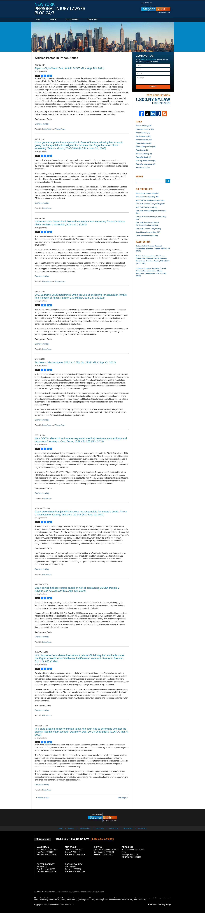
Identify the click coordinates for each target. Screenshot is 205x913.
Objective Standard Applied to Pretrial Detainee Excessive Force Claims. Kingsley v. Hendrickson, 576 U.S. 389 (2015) (151, 272)
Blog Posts (142, 828)
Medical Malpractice (145, 147)
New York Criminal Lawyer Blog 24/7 (150, 204)
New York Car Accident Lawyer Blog (150, 200)
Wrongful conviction (145, 164)
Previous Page (43, 798)
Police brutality (143, 143)
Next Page (122, 798)
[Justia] (158, 113)
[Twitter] (147, 113)
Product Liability (144, 154)
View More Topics (143, 167)
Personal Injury (143, 126)
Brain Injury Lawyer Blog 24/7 (147, 193)
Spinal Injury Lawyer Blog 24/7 (148, 232)
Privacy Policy (85, 828)
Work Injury (142, 150)
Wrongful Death (143, 157)
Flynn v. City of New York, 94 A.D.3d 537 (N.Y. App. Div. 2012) (70, 68)
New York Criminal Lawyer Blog (148, 229)
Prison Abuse (46, 129)
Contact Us (92, 20)
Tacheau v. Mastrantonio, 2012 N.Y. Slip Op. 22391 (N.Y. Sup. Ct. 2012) (75, 362)
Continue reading (42, 124)
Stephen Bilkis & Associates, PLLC (61, 905)
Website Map (127, 828)
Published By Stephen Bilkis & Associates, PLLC (155, 8)
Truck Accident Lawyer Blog (147, 236)
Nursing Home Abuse (145, 161)
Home (38, 20)
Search (168, 181)
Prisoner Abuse (60, 129)
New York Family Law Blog (146, 207)
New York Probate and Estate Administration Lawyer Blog (147, 224)
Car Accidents (143, 136)
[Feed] (164, 113)
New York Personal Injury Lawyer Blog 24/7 (60, 9)
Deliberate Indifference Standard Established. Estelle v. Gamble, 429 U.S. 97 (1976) (153, 248)
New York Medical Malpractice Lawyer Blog (151, 212)
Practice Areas (72, 20)
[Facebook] (141, 113)
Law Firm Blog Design (159, 905)
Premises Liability (145, 129)
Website (53, 20)
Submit (153, 86)
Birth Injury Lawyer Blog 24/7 (147, 197)
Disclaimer (100, 828)
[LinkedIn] (153, 113)
